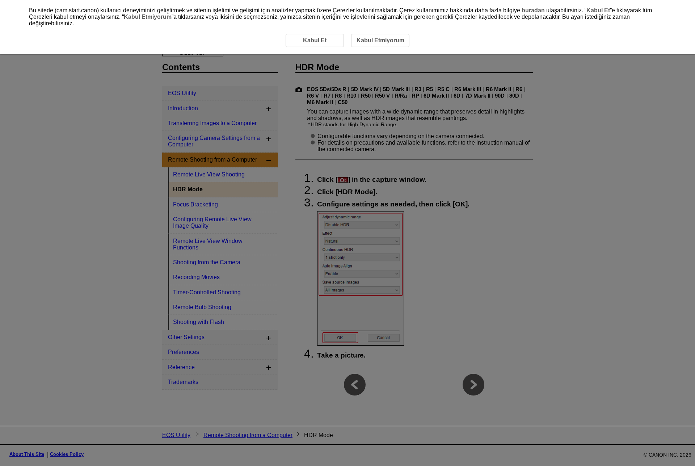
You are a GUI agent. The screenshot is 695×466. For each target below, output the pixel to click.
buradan (533, 10)
